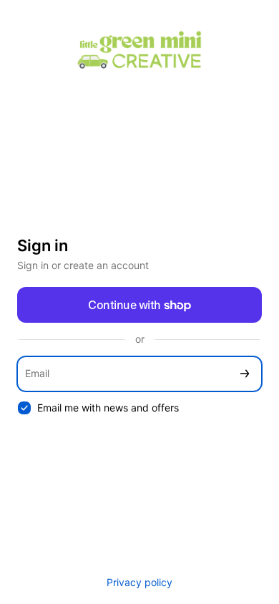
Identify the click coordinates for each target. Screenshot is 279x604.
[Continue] (244, 373)
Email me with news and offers (108, 407)
